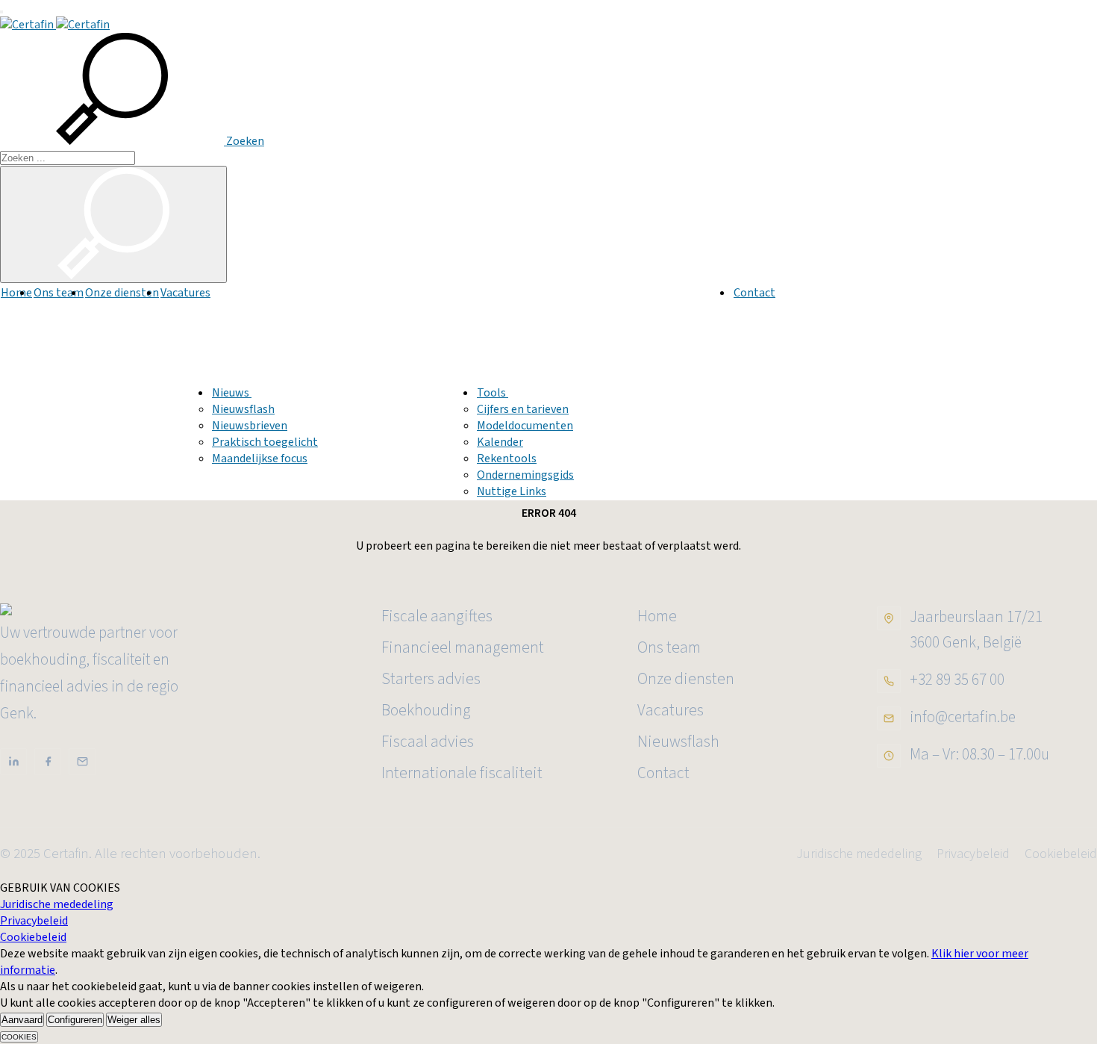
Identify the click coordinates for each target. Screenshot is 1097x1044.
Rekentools (507, 458)
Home (16, 293)
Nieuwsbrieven (249, 425)
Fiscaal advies (427, 742)
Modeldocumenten (525, 425)
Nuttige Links (511, 491)
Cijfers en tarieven (523, 409)
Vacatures (185, 293)
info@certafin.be (963, 717)
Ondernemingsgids (525, 475)
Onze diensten (122, 293)
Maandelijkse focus (259, 458)
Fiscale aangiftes (437, 616)
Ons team (59, 293)
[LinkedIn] (13, 761)
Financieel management (462, 647)
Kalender (500, 442)
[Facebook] (47, 761)
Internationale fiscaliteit (462, 773)
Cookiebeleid (1061, 854)
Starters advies (431, 679)
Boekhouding (426, 710)
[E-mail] (82, 761)
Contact (754, 293)
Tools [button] (492, 393)
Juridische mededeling (859, 854)
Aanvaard (22, 1019)
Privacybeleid (973, 854)
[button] (132, 141)
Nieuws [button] (231, 393)
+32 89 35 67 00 (957, 679)
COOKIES (19, 1037)
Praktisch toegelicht (265, 442)
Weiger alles (133, 1019)
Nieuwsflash (243, 409)
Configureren (75, 1019)
